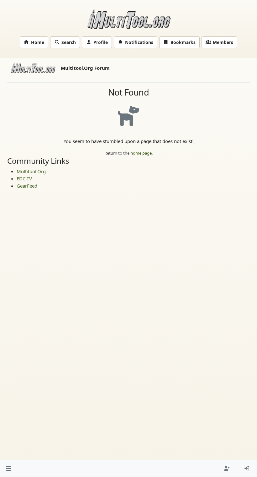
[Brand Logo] (32, 67)
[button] (9, 468)
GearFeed (27, 186)
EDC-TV (24, 178)
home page (141, 153)
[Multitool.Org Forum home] (128, 19)
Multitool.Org (31, 171)
